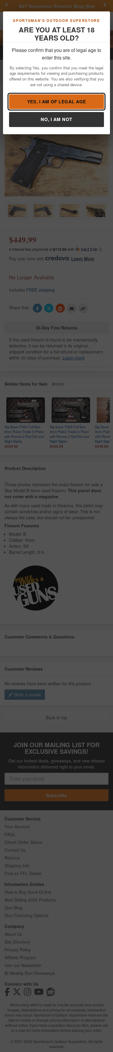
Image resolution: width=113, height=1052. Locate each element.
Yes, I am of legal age (56, 101)
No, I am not (56, 119)
